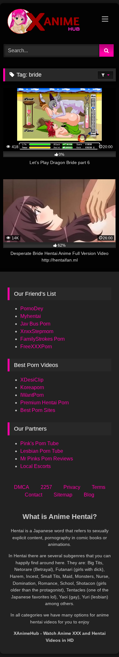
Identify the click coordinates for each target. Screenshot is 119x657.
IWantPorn (32, 395)
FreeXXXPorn (36, 346)
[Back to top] (99, 638)
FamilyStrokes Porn (42, 339)
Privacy (71, 487)
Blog (89, 494)
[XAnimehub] (49, 22)
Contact (33, 494)
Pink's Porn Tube (39, 443)
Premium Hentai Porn (44, 402)
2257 (46, 487)
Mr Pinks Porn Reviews (47, 458)
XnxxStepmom (36, 331)
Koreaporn (32, 387)
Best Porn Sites (37, 410)
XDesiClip (31, 379)
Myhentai (30, 316)
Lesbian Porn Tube (41, 451)
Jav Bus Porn (35, 323)
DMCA (21, 487)
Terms (98, 487)
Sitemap (63, 494)
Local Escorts (35, 466)
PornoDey (31, 308)
